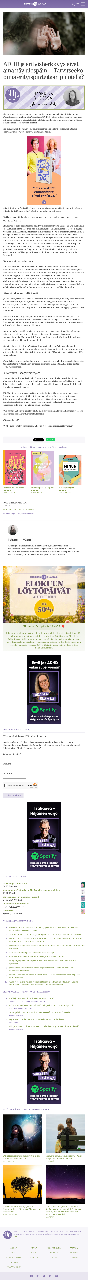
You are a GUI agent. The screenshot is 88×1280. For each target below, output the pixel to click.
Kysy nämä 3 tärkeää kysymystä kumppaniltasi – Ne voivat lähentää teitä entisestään (22, 1209)
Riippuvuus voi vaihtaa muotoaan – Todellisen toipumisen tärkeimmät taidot (45, 1026)
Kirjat (13, 1252)
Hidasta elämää (35, 4)
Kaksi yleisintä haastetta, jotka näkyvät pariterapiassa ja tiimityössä (41, 1005)
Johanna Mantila (14, 502)
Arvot (34, 1248)
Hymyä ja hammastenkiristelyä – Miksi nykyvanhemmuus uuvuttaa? (64, 1157)
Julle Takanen (8, 1161)
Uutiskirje (54, 1252)
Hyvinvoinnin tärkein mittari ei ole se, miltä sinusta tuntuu (36, 956)
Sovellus (34, 1257)
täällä (17, 1237)
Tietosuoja (13, 1262)
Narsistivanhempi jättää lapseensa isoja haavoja (31, 952)
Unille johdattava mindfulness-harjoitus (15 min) (31, 998)
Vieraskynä (50, 1161)
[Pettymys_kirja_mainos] (44, 171)
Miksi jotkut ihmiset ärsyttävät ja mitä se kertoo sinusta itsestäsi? (22, 1157)
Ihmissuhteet (11, 509)
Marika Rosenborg (10, 1214)
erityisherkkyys (17, 514)
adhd (8, 514)
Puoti (54, 1257)
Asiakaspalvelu (54, 1248)
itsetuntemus (28, 514)
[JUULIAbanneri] (44, 689)
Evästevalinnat (14, 1267)
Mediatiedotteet (13, 1257)
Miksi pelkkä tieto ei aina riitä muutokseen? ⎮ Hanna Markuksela (39, 1012)
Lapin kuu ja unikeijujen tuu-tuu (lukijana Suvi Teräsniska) (36, 1019)
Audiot (13, 1248)
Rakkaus (31, 509)
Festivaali (74, 1248)
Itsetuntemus (22, 509)
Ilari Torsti (50, 1217)
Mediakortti (74, 1252)
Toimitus (74, 1257)
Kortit (34, 1252)
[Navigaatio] (83, 3)
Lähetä (51, 440)
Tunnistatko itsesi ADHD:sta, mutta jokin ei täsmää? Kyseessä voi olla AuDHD (45, 934)
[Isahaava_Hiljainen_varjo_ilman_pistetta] (44, 836)
